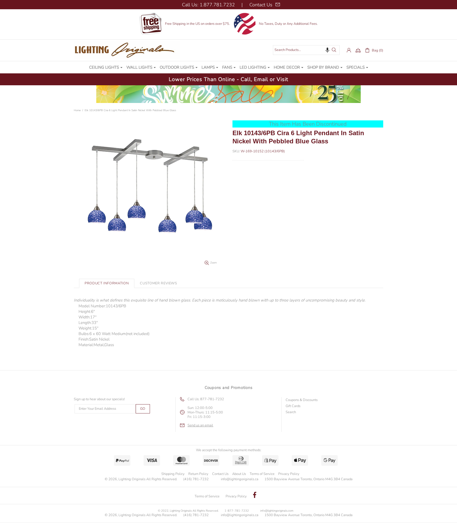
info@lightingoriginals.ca (239, 479)
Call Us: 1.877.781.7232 (208, 5)
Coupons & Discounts (302, 400)
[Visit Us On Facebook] (254, 495)
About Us (239, 474)
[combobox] (306, 50)
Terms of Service (262, 474)
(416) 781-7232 (196, 479)
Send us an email (200, 425)
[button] (327, 49)
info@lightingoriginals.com (276, 511)
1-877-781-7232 (237, 511)
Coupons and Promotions (229, 387)
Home (77, 110)
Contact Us (220, 474)
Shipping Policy (173, 474)
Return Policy (198, 474)
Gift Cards (293, 406)
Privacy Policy (288, 474)
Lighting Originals (127, 50)
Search (291, 412)
